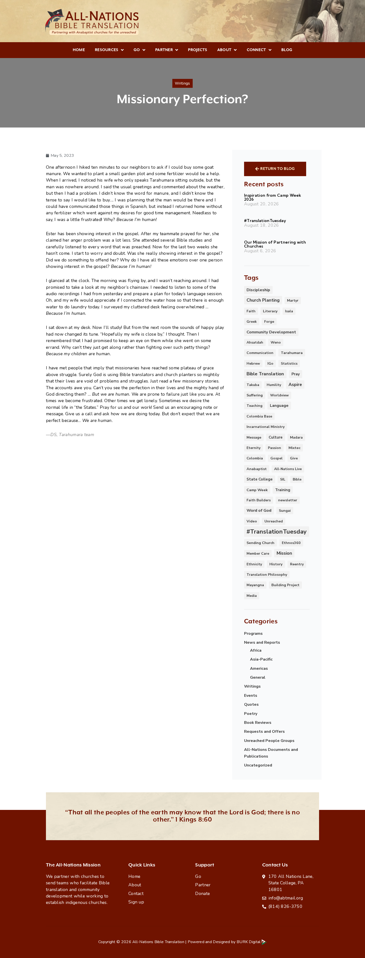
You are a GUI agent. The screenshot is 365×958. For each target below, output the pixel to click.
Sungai (285, 510)
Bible (297, 479)
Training (282, 489)
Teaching (254, 405)
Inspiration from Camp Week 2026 (272, 197)
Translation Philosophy (267, 574)
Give (294, 458)
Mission (284, 553)
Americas (259, 668)
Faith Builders (259, 500)
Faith (251, 311)
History (276, 564)
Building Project (285, 585)
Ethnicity (254, 564)
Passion (274, 448)
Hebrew (253, 363)
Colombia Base (259, 416)
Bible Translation (265, 374)
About (224, 50)
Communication (260, 353)
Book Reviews (257, 722)
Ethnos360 (291, 543)
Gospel (276, 458)
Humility (274, 385)
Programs (253, 633)
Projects (197, 50)
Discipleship (258, 290)
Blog (286, 50)
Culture (276, 437)
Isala (289, 311)
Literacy (270, 311)
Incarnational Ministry (266, 426)
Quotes (251, 704)
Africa (255, 650)
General (257, 677)
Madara (296, 437)
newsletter (287, 500)
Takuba (253, 385)
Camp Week (257, 489)
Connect (256, 50)
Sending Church (260, 542)
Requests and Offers (264, 731)
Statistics (289, 363)
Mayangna (255, 585)
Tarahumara (292, 352)
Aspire (295, 384)
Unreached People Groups (269, 740)
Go (137, 50)
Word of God (259, 510)
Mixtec (294, 447)
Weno (276, 342)
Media (252, 595)
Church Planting (263, 300)
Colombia (255, 458)
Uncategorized (258, 765)
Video (252, 521)
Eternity (253, 448)
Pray (296, 374)
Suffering (255, 395)
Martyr (292, 300)
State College (260, 479)
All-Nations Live (288, 469)
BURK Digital (249, 942)
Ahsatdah (255, 342)
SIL (282, 479)
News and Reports (262, 642)
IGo (270, 363)
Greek (252, 321)
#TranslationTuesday (265, 220)
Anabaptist (257, 468)
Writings (252, 686)
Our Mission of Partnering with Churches (275, 244)
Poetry (250, 713)
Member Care (258, 553)
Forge (269, 321)
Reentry (297, 564)
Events (250, 695)
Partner (164, 50)
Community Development (271, 332)
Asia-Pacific (261, 659)
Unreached (273, 521)
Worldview (279, 395)
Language (279, 405)
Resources (106, 50)
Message (254, 437)
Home (79, 50)
